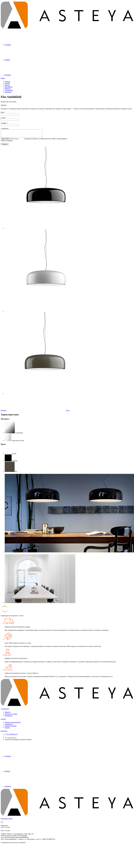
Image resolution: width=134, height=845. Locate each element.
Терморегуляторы (10, 726)
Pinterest (7, 60)
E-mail (3, 118)
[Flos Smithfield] (61, 228)
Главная (7, 81)
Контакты (8, 92)
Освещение (8, 724)
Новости (7, 88)
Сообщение (5, 128)
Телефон (4, 123)
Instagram (8, 75)
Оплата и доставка (11, 714)
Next (68, 410)
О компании (9, 90)
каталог (3, 719)
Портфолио (8, 87)
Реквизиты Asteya (7, 818)
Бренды (7, 85)
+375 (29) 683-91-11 (11, 734)
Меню (3, 78)
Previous (4, 410)
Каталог (7, 83)
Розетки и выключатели (13, 722)
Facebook (8, 45)
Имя (3, 112)
